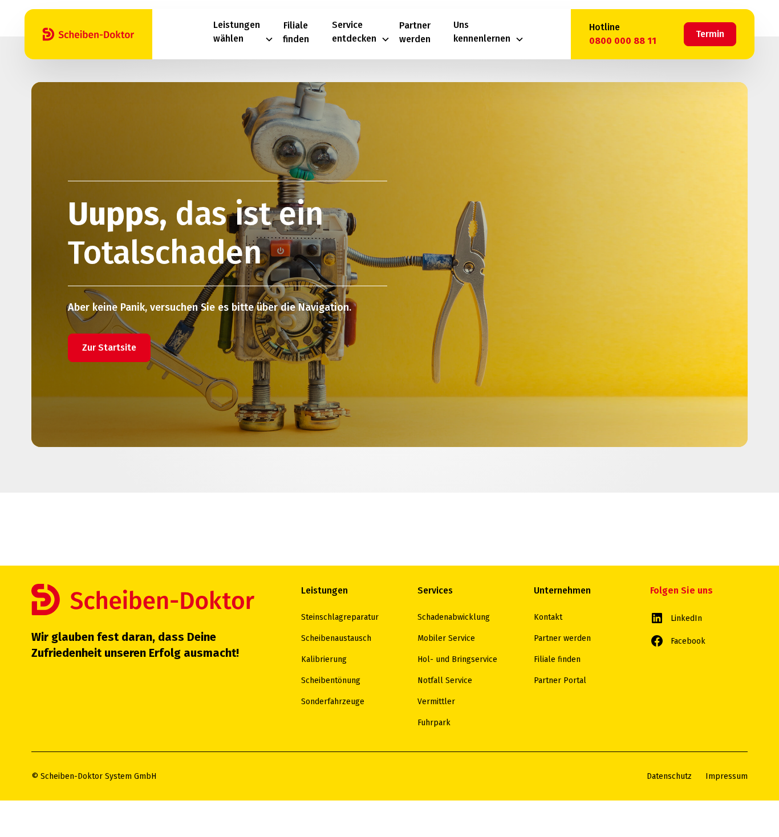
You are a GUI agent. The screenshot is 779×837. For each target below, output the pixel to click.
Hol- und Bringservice (457, 659)
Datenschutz (669, 776)
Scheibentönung (330, 680)
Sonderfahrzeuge (332, 701)
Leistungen (324, 590)
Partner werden (562, 638)
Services (435, 590)
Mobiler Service (446, 638)
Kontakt (548, 617)
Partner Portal (560, 680)
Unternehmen (562, 590)
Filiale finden (557, 659)
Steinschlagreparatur (340, 617)
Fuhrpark (434, 723)
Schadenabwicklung (453, 617)
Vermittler (436, 701)
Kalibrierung (324, 659)
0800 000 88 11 (622, 40)
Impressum (726, 776)
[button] (243, 34)
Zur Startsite (109, 347)
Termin (710, 34)
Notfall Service (444, 680)
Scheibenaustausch (336, 638)
